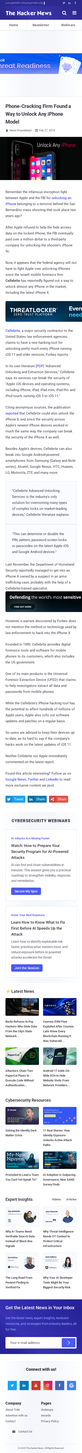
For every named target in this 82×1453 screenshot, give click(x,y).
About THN (12, 1409)
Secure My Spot (26, 891)
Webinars (68, 25)
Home (13, 25)
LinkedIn (52, 779)
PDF (40, 366)
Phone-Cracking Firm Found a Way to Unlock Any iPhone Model (38, 114)
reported (11, 413)
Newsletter (41, 25)
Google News (15, 779)
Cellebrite (12, 331)
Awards (46, 1415)
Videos (56, 1199)
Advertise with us (16, 1415)
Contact (10, 1421)
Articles (71, 1199)
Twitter (33, 779)
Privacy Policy (50, 1421)
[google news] (70, 1385)
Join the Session (27, 968)
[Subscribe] (68, 1342)
